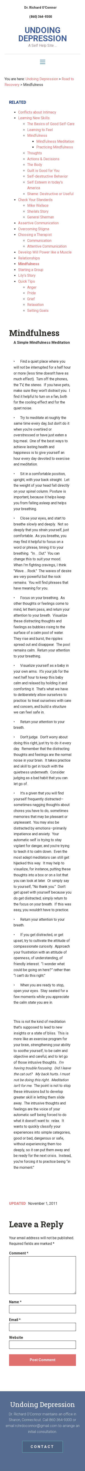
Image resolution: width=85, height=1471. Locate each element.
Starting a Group (30, 270)
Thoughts (34, 153)
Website (16, 1337)
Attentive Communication (47, 246)
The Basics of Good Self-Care (51, 124)
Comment (18, 1253)
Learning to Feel (40, 130)
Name (15, 1302)
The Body (34, 165)
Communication (39, 240)
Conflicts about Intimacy (37, 112)
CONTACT (42, 1447)
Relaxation (35, 304)
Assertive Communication (38, 223)
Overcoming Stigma (33, 229)
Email (15, 1320)
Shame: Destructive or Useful (50, 194)
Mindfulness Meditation (55, 141)
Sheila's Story (38, 211)
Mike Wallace (38, 205)
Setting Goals (38, 310)
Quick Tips (26, 281)
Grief (31, 299)
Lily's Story (27, 275)
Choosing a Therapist (35, 235)
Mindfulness (37, 135)
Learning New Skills (34, 118)
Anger (31, 287)
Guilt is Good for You (43, 170)
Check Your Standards (35, 200)
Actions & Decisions (43, 159)
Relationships (29, 258)
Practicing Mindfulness (54, 147)
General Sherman (40, 217)
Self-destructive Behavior (47, 176)
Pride (31, 293)
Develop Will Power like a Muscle (45, 252)
